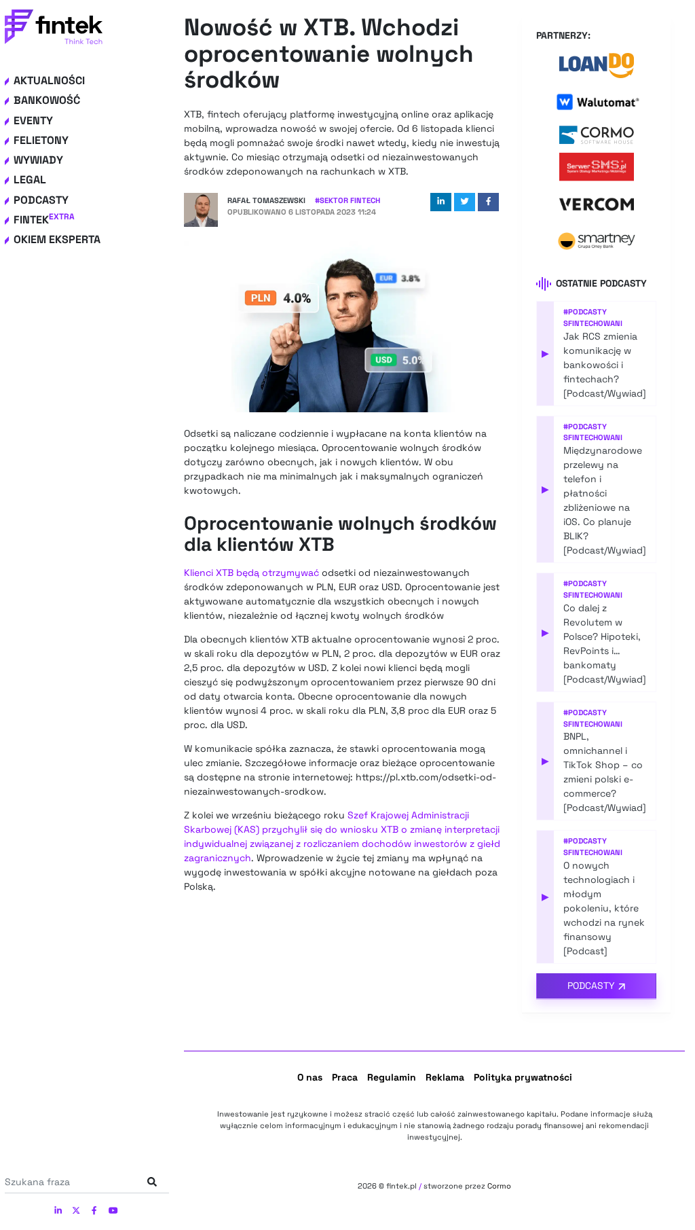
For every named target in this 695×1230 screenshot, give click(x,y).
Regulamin (391, 1077)
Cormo (499, 1186)
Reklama (445, 1077)
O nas (309, 1077)
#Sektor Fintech (347, 200)
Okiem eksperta (57, 239)
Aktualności (49, 80)
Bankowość (47, 100)
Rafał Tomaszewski (266, 200)
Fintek (44, 220)
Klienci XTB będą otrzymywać (251, 572)
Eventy (33, 120)
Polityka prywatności (523, 1077)
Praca (345, 1077)
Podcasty (41, 200)
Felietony (41, 140)
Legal (30, 180)
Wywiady (38, 160)
